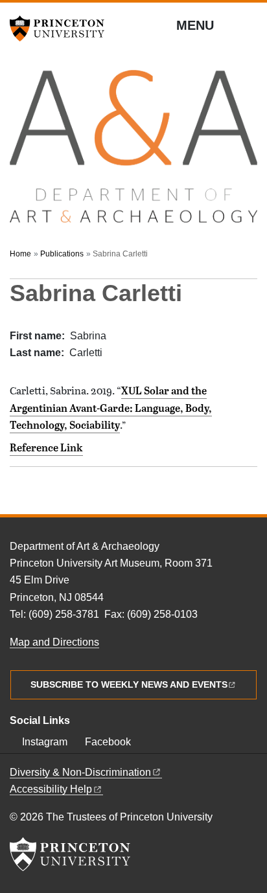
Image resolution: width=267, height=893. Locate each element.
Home (20, 253)
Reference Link (46, 447)
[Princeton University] (61, 28)
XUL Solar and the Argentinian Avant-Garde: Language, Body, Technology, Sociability (111, 407)
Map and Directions (54, 642)
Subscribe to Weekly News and (128, 684)
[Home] (133, 152)
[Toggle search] (249, 26)
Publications (62, 253)
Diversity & (80, 772)
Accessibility (51, 789)
